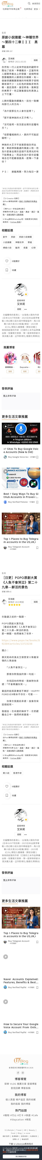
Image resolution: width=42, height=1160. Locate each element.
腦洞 (17, 247)
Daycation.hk (25, 367)
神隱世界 (19, 242)
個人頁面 (10, 1099)
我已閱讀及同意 (21, 1156)
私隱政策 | (34, 1136)
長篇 (25, 247)
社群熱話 (28, 8)
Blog (21, 1133)
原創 (13, 236)
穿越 (30, 242)
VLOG (13, 1083)
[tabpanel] (21, 15)
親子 (33, 211)
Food (14, 1133)
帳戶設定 (20, 1099)
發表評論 (9, 395)
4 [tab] (26, 18)
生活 (4, 32)
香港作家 (17, 772)
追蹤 (36, 60)
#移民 (28, 1119)
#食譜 (27, 1115)
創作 (5, 236)
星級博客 (32, 1083)
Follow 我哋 (15, 222)
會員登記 (36, 3)
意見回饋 (15, 1088)
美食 (27, 211)
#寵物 (6, 1115)
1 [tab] (16, 18)
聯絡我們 (25, 1139)
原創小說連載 (25, 236)
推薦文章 (21, 1083)
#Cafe (34, 1115)
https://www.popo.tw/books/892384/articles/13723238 (21, 642)
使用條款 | (25, 1136)
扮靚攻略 (10, 214)
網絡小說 (7, 247)
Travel (20, 1130)
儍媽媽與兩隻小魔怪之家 (10, 367)
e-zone (27, 1133)
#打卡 (20, 1115)
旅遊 (21, 211)
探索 (6, 1083)
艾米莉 (11, 58)
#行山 (13, 1115)
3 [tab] (23, 18)
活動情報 (19, 214)
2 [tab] (19, 18)
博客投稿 (25, 1088)
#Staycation (17, 1119)
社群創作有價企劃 (11, 8)
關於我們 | (7, 1136)
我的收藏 (31, 1099)
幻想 (33, 247)
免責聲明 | (16, 1136)
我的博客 (25, 1103)
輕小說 (6, 772)
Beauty (33, 1130)
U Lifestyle (10, 1130)
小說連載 (7, 242)
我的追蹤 (15, 1103)
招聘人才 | (17, 1139)
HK (26, 1130)
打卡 (16, 211)
